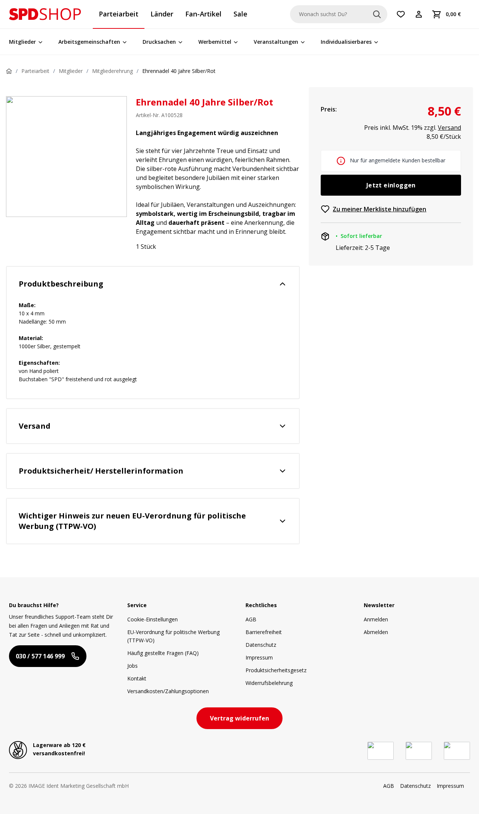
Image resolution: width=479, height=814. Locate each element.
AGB (250, 619)
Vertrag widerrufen (239, 718)
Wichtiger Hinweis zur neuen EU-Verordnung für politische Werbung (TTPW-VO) (132, 521)
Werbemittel (214, 41)
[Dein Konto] (418, 14)
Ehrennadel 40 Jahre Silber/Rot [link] (179, 70)
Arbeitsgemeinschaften (89, 41)
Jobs (132, 665)
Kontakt (136, 678)
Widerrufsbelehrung (269, 682)
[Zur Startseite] (45, 14)
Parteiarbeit (35, 70)
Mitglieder (22, 41)
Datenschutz (260, 644)
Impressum (259, 657)
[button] (45, 14)
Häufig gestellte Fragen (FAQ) (163, 653)
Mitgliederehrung (112, 70)
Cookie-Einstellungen (152, 619)
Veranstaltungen (276, 41)
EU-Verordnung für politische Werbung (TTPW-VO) (173, 636)
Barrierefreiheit (263, 632)
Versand (35, 426)
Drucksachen (159, 41)
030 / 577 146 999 (40, 656)
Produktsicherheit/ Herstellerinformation (101, 471)
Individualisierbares (346, 41)
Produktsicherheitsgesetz (275, 670)
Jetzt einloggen (391, 185)
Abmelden (376, 632)
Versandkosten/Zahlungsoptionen (168, 691)
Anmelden (376, 619)
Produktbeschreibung (61, 284)
